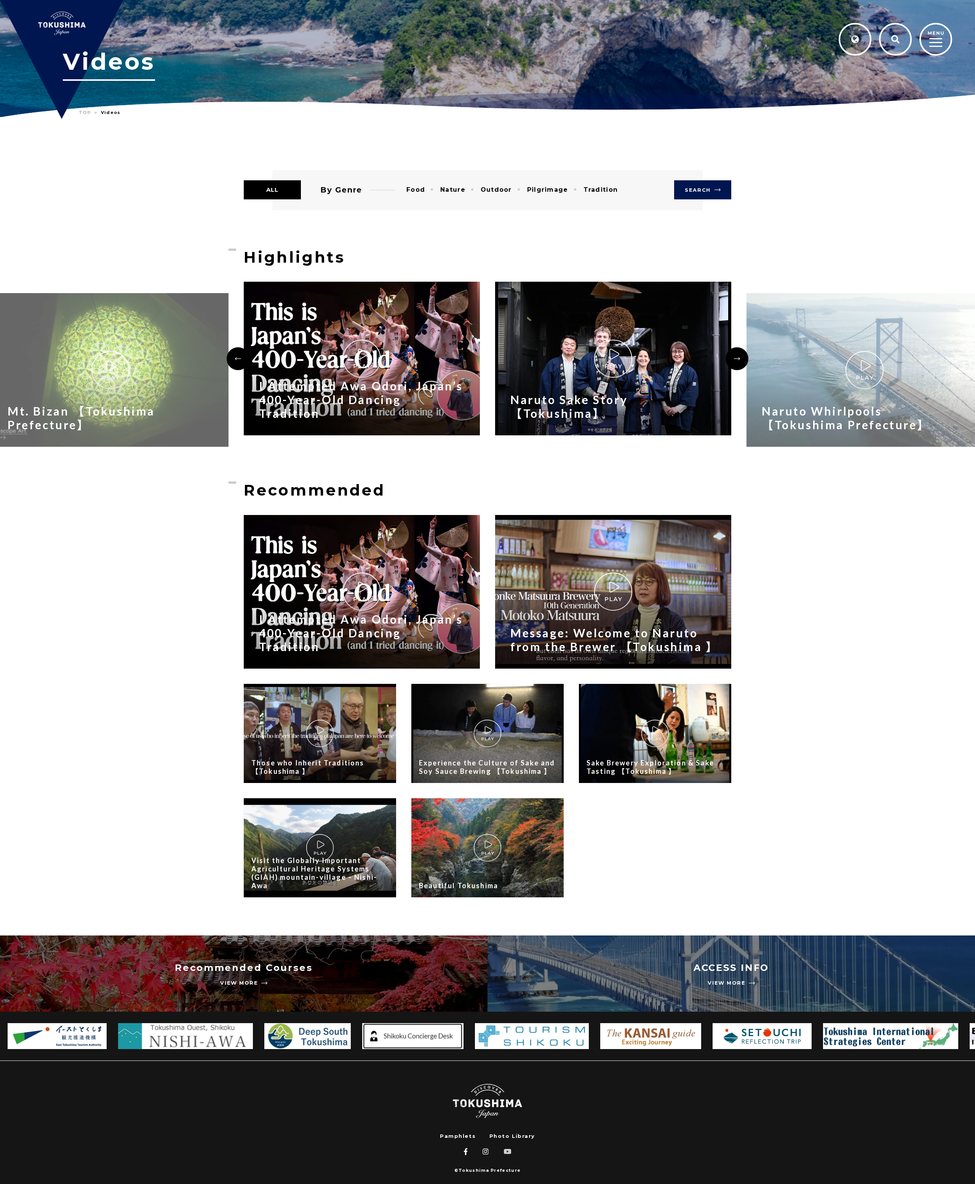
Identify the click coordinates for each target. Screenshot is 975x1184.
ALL (272, 189)
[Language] (855, 39)
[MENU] (935, 40)
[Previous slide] (238, 358)
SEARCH (697, 190)
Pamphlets (458, 1136)
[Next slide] (737, 358)
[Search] (895, 39)
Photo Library (512, 1136)
